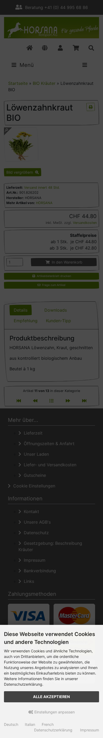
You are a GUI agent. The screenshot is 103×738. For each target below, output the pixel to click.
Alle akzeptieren (51, 696)
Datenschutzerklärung (53, 730)
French (48, 724)
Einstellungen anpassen (54, 712)
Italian (30, 724)
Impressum (89, 730)
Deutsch (11, 724)
